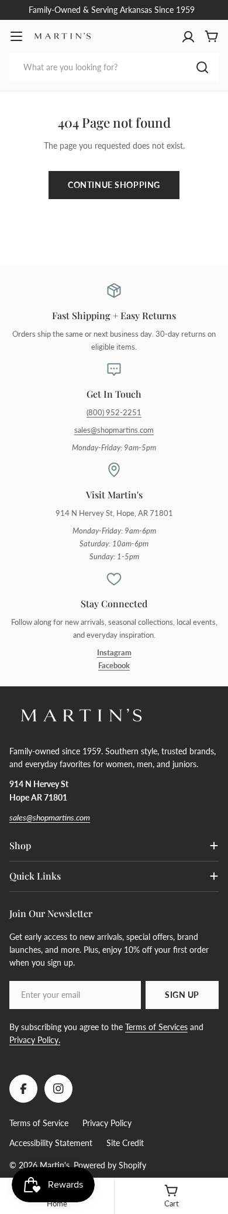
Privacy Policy (107, 1123)
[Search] (202, 67)
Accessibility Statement (50, 1143)
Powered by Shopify (110, 1165)
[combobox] (114, 67)
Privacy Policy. (34, 1040)
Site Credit (125, 1143)
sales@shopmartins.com (114, 430)
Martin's (55, 1165)
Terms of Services (156, 1027)
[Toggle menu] (16, 36)
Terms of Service (38, 1123)
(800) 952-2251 (114, 412)
